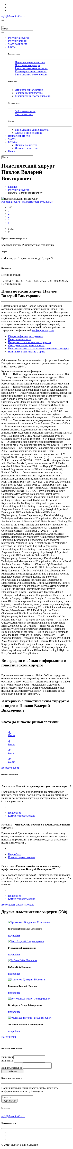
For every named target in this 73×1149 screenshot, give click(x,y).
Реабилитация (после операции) (33, 96)
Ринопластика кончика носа (31, 68)
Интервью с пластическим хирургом (29, 342)
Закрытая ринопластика (29, 92)
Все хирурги (8, 1036)
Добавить (12, 1071)
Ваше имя (7, 1057)
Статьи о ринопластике (28, 132)
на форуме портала (43, 330)
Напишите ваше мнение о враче (26, 351)
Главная (12, 186)
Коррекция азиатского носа (31, 71)
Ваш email (7, 1060)
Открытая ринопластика (29, 89)
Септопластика (24, 114)
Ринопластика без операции (31, 74)
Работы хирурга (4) (12, 201)
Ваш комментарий (12, 1067)
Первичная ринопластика (30, 62)
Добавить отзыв (25, 904)
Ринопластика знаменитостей (32, 129)
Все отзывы (8, 904)
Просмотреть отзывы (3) (38, 201)
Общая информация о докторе (25, 336)
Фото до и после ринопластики (26, 345)
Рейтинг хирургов (18, 189)
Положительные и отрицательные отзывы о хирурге (38, 348)
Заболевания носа (25, 111)
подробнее (14, 935)
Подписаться (9, 1100)
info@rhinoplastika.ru (13, 16)
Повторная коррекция (27, 65)
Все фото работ (10, 767)
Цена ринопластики (19, 339)
